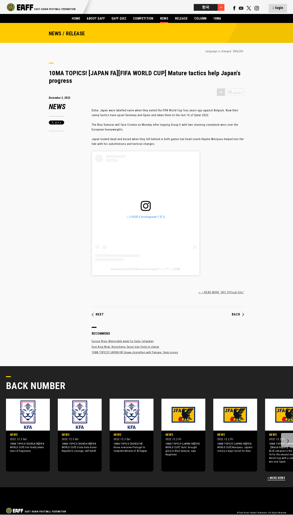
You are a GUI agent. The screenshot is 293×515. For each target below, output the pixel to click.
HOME (76, 18)
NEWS (164, 18)
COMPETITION (143, 18)
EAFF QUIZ (119, 18)
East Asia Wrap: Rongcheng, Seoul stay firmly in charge (125, 346)
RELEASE (181, 18)
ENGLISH (238, 51)
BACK (236, 314)
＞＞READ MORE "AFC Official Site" (221, 292)
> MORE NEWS (276, 477)
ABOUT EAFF (96, 18)
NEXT (100, 314)
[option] (25, 435)
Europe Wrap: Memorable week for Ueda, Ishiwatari (123, 341)
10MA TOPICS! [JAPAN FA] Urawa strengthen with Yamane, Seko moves (135, 352)
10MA (217, 18)
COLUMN (200, 18)
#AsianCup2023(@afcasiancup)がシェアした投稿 (145, 269)
